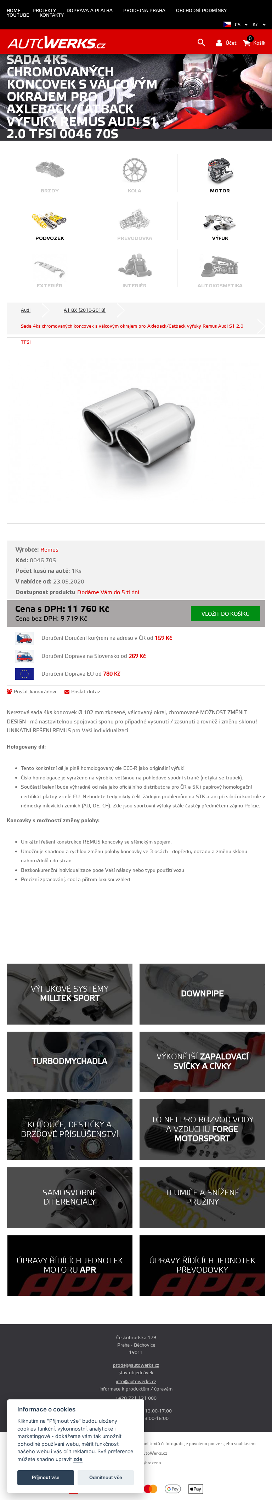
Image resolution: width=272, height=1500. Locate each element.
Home (14, 11)
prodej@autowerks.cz (136, 1365)
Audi (25, 310)
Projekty (44, 11)
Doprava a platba (90, 11)
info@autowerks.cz (136, 1382)
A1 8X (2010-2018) (85, 310)
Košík (257, 42)
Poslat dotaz (85, 692)
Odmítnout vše (105, 1477)
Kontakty (52, 15)
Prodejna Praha (144, 11)
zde (78, 1459)
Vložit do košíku (226, 614)
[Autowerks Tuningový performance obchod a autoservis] (56, 42)
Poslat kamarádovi (35, 692)
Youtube (18, 15)
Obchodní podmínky (201, 11)
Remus (49, 549)
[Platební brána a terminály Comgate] (89, 1493)
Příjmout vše (46, 1477)
